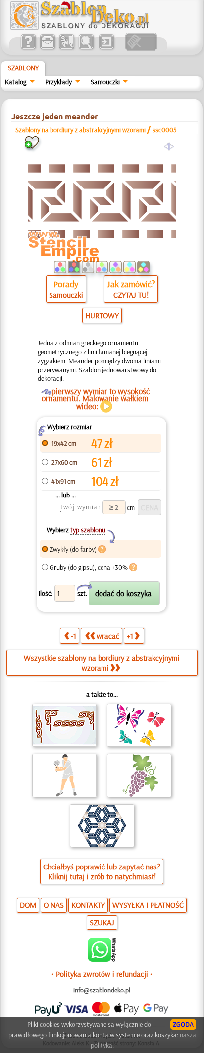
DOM (28, 905)
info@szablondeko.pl (101, 990)
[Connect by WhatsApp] (102, 959)
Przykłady (58, 81)
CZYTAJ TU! (131, 295)
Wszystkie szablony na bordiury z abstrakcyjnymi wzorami (102, 663)
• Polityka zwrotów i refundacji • (102, 974)
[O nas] (28, 48)
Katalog (15, 81)
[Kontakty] (47, 48)
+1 (130, 636)
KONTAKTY (88, 905)
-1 (73, 636)
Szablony (23, 67)
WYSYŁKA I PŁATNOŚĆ (148, 905)
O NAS (54, 905)
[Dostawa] (66, 48)
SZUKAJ (102, 922)
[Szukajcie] (86, 48)
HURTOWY (102, 315)
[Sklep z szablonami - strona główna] (87, 27)
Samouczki (105, 81)
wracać (108, 636)
